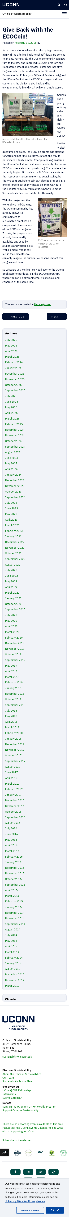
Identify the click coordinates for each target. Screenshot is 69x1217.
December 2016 (14, 800)
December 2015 (14, 867)
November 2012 (15, 980)
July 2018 (11, 710)
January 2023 (13, 536)
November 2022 (15, 547)
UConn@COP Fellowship (16, 1090)
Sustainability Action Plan (17, 1081)
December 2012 (14, 974)
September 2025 (15, 390)
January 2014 (13, 963)
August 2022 (12, 564)
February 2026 (14, 362)
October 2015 (13, 879)
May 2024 (11, 463)
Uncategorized (42, 304)
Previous (15, 316)
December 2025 (14, 373)
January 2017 (13, 794)
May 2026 (11, 345)
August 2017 (12, 766)
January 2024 (13, 474)
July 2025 (11, 396)
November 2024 (15, 435)
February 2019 (14, 682)
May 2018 (11, 716)
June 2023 (11, 508)
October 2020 (13, 604)
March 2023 (12, 525)
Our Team (8, 1077)
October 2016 (13, 811)
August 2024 (12, 452)
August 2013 (12, 968)
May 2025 (11, 407)
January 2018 (13, 738)
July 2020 (11, 615)
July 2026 (11, 340)
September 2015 (15, 884)
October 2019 (13, 654)
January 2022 (13, 598)
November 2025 (15, 379)
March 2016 (12, 851)
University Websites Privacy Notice (25, 1201)
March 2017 (12, 783)
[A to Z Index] (65, 4)
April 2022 (11, 587)
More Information (30, 1210)
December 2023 (14, 480)
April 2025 (11, 413)
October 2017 (13, 755)
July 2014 (11, 935)
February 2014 (14, 957)
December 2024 (14, 429)
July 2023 (11, 502)
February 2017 (14, 789)
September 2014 (15, 924)
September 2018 (15, 705)
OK (53, 1210)
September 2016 (15, 817)
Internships (9, 1094)
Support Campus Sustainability (20, 1110)
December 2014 (14, 912)
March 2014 (12, 952)
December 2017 (14, 744)
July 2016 (11, 828)
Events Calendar (12, 1097)
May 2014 (11, 940)
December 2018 (14, 693)
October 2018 (13, 699)
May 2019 (11, 665)
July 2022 (11, 570)
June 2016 (11, 834)
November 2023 (15, 486)
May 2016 (11, 839)
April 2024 (11, 469)
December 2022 (14, 542)
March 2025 (12, 418)
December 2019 (14, 643)
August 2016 (12, 822)
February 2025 (14, 424)
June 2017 (11, 772)
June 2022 (11, 575)
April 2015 (11, 890)
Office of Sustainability (16, 13)
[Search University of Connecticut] (58, 4)
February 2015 (14, 901)
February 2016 (14, 856)
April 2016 (11, 845)
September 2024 (15, 446)
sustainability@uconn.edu (17, 1056)
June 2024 (11, 457)
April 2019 (11, 671)
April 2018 (11, 721)
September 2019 (15, 660)
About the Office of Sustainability (21, 1074)
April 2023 (11, 519)
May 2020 (11, 620)
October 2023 (13, 491)
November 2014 (15, 918)
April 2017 (11, 778)
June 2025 (11, 401)
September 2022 (15, 559)
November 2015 (15, 873)
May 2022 (11, 581)
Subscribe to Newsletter (16, 1140)
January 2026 (13, 368)
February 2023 (14, 531)
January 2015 (13, 907)
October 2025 (13, 384)
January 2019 (13, 688)
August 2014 (12, 929)
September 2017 (15, 761)
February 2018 (14, 733)
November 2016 (15, 806)
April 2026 (11, 351)
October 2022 (13, 553)
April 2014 (11, 946)
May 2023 (11, 514)
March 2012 (12, 985)
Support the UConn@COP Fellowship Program (29, 1106)
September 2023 (15, 497)
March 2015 (12, 895)
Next (56, 316)
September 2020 (15, 609)
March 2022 (12, 592)
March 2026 (12, 356)
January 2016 (13, 862)
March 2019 (12, 677)
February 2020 (14, 637)
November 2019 (15, 648)
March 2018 (12, 727)
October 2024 (13, 441)
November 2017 (15, 749)
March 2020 (12, 632)
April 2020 (11, 626)
